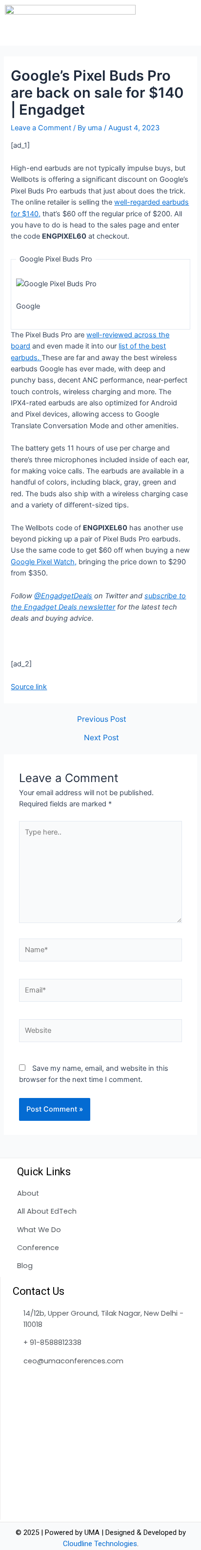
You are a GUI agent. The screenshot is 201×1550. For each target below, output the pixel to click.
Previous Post (101, 719)
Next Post (101, 738)
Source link (29, 686)
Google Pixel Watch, (44, 561)
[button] (190, 22)
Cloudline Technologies (100, 1543)
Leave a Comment (41, 127)
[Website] (100, 1032)
